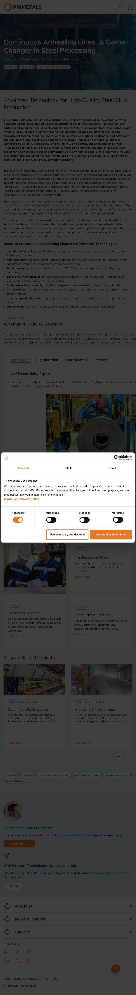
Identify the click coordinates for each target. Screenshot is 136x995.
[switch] (51, 520)
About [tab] (112, 468)
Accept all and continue (111, 534)
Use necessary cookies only (67, 534)
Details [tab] (68, 468)
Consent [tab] (23, 468)
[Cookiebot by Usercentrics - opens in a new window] (116, 457)
